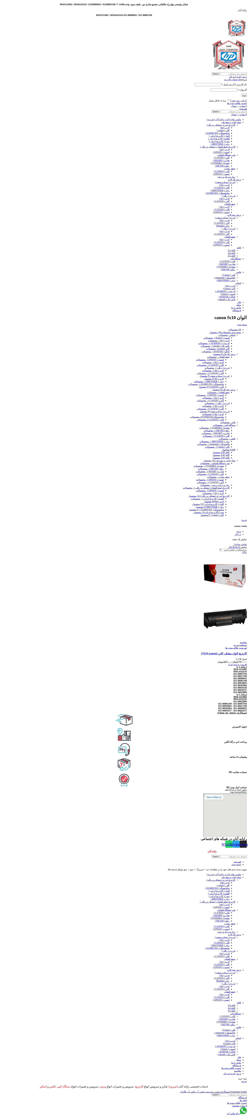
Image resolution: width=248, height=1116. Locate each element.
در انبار (238, 534)
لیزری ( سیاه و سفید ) (225, 182)
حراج (238, 531)
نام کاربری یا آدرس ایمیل (234, 84)
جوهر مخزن (229, 168)
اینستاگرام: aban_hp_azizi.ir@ (232, 713)
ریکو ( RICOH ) (222, 166)
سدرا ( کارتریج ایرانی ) (219, 141)
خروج (244, 520)
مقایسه (237, 1071)
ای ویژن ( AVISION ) (225, 291)
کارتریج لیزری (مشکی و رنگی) (221, 125)
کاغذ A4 (231, 253)
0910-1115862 (240, 697)
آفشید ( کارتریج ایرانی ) (219, 138)
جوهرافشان (229, 204)
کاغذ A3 (231, 250)
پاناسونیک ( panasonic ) (224, 277)
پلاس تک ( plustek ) (226, 299)
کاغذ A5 (231, 256)
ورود (244, 95)
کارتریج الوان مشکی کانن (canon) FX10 (224, 653)
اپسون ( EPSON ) (221, 152)
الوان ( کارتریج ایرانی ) (219, 136)
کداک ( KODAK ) (227, 297)
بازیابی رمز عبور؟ (238, 100)
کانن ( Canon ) (228, 275)
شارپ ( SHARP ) (221, 160)
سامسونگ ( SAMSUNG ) (217, 133)
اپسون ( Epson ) (227, 294)
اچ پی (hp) (225, 127)
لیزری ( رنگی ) (228, 196)
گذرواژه (242, 90)
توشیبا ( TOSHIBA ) (220, 163)
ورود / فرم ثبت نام (232, 1073)
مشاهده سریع (240, 645)
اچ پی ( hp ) (224, 149)
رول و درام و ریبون (226, 177)
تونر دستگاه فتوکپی (226, 155)
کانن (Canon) (229, 288)
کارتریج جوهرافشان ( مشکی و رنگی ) (217, 147)
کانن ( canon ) (223, 130)
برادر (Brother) (223, 226)
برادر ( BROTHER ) (220, 144)
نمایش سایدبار (240, 544)
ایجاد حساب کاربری (233, 79)
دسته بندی (242, 324)
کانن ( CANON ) (222, 157)
